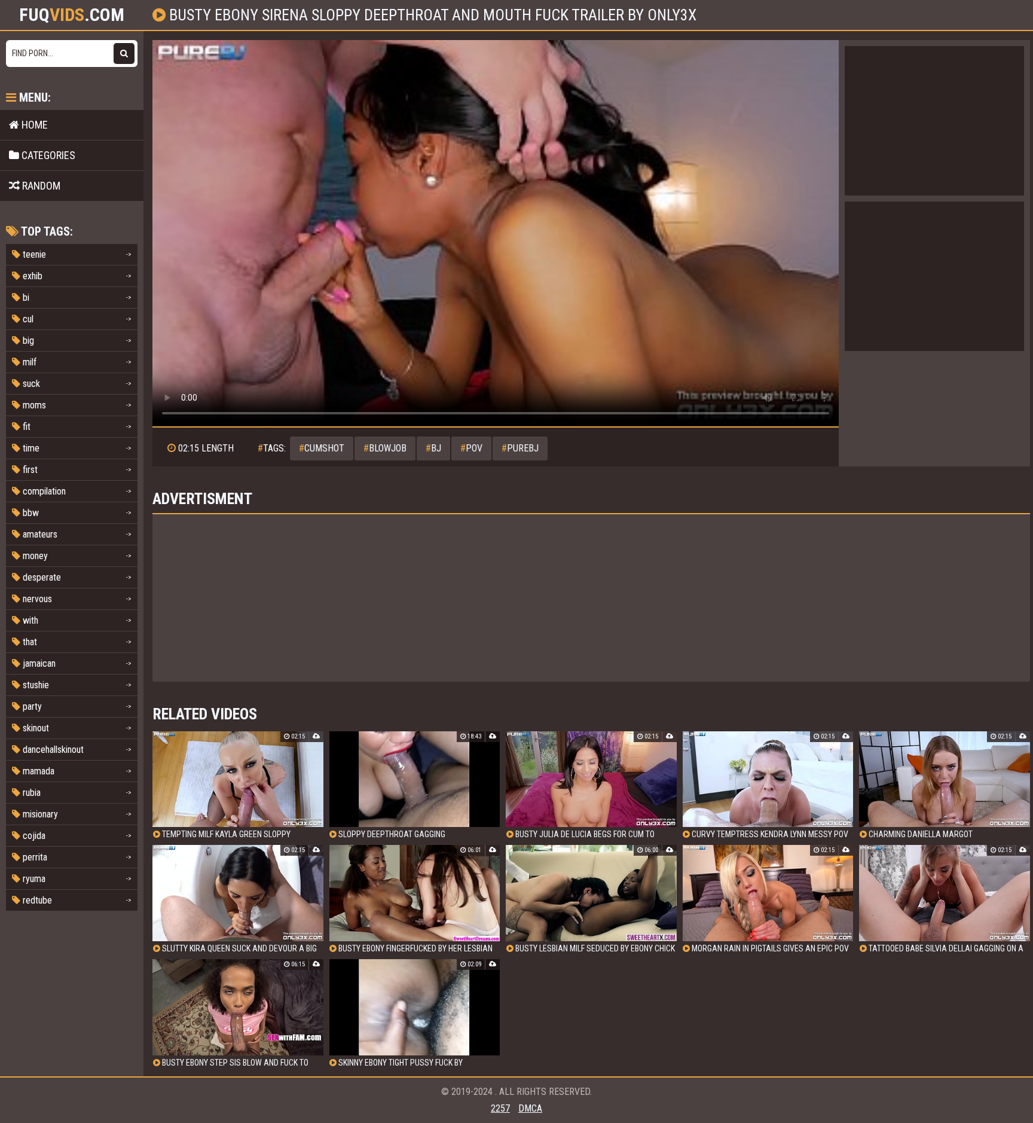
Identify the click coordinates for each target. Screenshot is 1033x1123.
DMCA (530, 1108)
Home (33, 124)
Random (40, 185)
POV (471, 448)
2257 (500, 1108)
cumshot (321, 448)
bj (433, 448)
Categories (47, 155)
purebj (520, 448)
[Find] (124, 53)
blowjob (385, 448)
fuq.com (71, 15)
